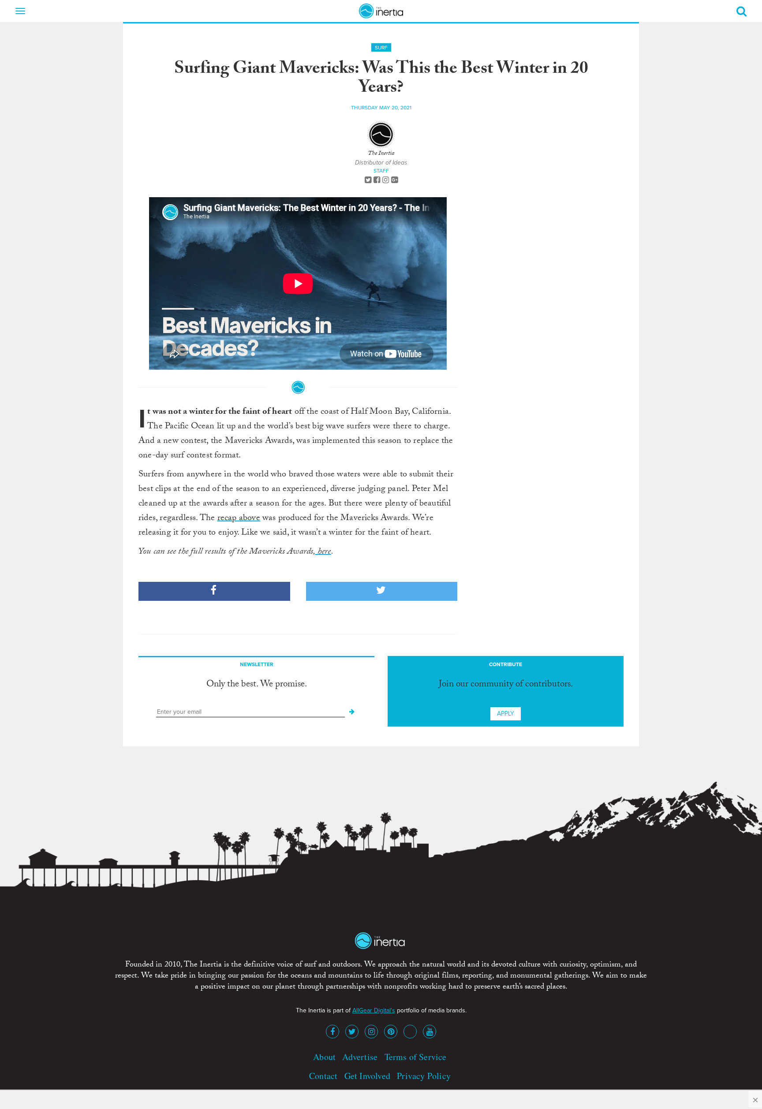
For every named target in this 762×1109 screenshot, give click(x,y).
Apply (505, 713)
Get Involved (367, 1076)
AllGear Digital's (373, 1010)
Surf (381, 48)
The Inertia (381, 154)
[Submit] (352, 712)
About (324, 1057)
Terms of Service (416, 1057)
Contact (323, 1076)
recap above (238, 518)
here (323, 552)
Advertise (359, 1057)
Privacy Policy (424, 1076)
